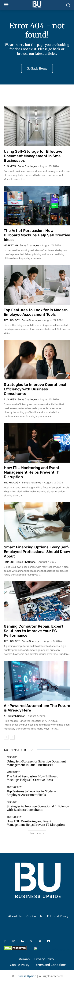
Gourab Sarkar (16, 716)
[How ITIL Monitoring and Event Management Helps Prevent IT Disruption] (37, 443)
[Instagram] (13, 941)
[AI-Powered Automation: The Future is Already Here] (37, 681)
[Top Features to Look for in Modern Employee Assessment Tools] (37, 285)
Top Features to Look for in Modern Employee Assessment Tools (36, 312)
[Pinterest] (31, 941)
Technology (12, 320)
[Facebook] (5, 941)
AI (5, 716)
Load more (35, 833)
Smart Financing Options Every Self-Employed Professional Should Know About (37, 551)
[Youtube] (48, 941)
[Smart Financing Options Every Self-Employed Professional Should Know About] (37, 522)
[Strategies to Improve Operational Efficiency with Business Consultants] (37, 359)
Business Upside (25, 976)
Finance (9, 562)
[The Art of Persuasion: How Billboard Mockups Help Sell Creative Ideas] (37, 205)
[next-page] (12, 737)
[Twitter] (39, 941)
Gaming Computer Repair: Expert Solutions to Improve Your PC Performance (33, 631)
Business (10, 166)
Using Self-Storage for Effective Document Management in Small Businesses (33, 156)
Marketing (11, 245)
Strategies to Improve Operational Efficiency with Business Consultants (35, 389)
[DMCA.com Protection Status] (15, 949)
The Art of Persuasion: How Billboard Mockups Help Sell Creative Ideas (37, 235)
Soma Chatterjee (27, 166)
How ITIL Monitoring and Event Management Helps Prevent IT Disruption (31, 472)
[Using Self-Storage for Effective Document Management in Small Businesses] (37, 126)
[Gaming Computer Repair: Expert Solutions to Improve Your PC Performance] (37, 601)
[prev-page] (6, 737)
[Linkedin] (22, 941)
